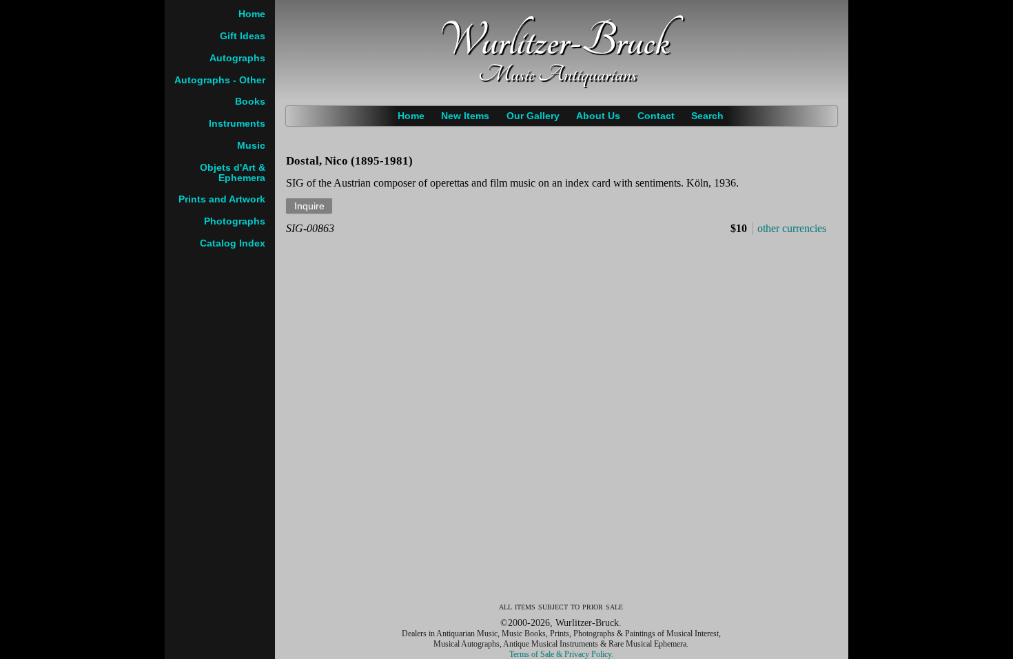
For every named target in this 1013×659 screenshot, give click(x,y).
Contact (656, 116)
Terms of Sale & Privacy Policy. (561, 654)
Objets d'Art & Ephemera (232, 173)
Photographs (234, 221)
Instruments (237, 123)
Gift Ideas (242, 36)
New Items (465, 116)
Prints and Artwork (221, 199)
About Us (598, 116)
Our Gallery (533, 116)
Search (707, 116)
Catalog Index (232, 243)
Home (411, 116)
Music (251, 145)
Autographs (237, 58)
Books (250, 101)
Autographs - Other (219, 80)
